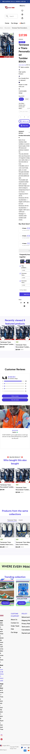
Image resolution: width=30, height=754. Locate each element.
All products (7, 28)
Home (1, 28)
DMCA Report (3, 750)
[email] (1, 675)
